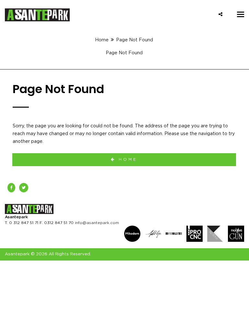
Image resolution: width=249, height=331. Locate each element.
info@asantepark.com (97, 223)
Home (102, 40)
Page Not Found (124, 53)
